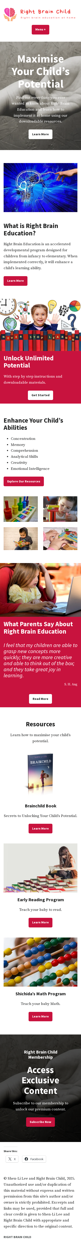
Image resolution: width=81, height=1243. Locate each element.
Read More (40, 699)
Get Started (41, 395)
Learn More (40, 134)
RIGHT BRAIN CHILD (17, 1237)
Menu (42, 29)
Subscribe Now (40, 1122)
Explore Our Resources (23, 481)
